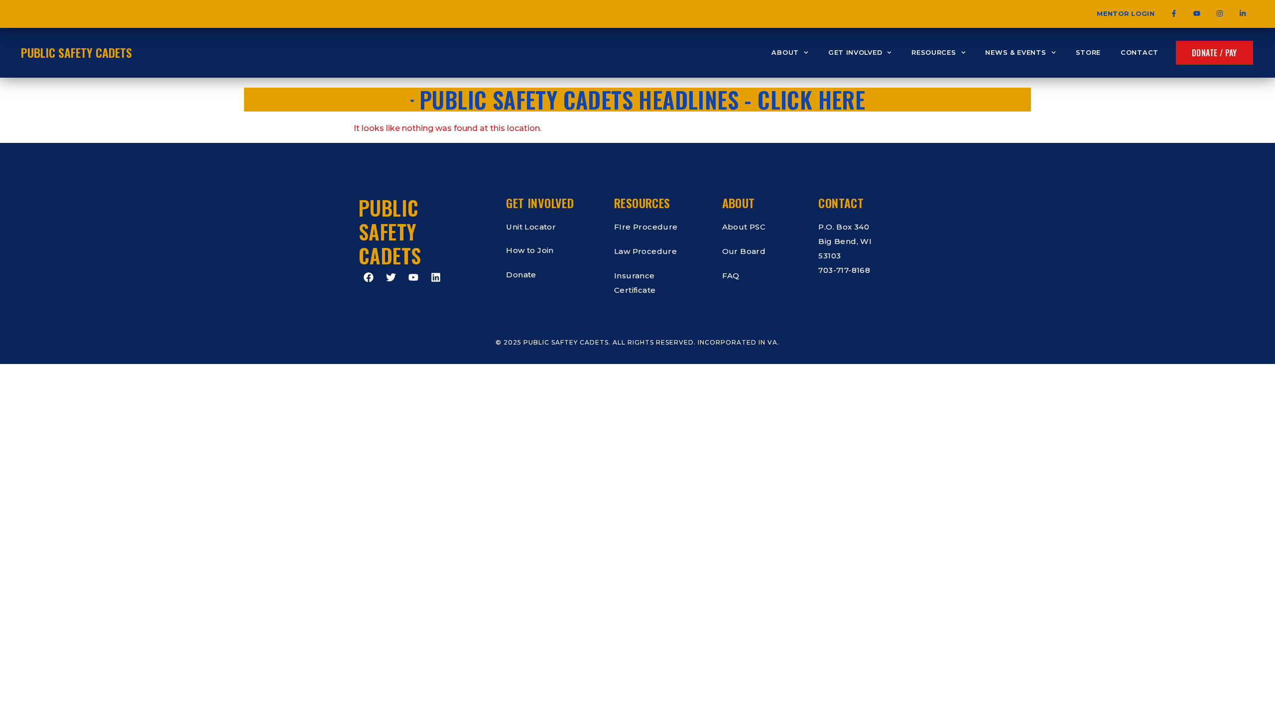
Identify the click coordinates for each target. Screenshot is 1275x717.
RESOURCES (933, 52)
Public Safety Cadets (76, 52)
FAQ (731, 275)
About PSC (744, 227)
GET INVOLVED (855, 52)
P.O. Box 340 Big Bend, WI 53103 (845, 241)
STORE (1088, 52)
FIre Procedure (646, 227)
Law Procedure (645, 251)
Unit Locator (531, 227)
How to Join (529, 250)
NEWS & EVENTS (1015, 52)
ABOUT (785, 52)
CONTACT (1139, 52)
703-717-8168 (844, 270)
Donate (521, 274)
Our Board (744, 251)
